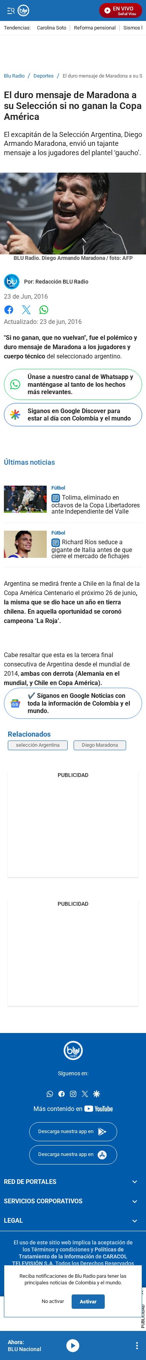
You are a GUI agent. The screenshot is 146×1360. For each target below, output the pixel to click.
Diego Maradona (100, 745)
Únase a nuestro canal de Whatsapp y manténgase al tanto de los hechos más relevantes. (80, 384)
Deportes (43, 76)
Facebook (9, 314)
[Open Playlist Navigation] (137, 1346)
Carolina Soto (51, 28)
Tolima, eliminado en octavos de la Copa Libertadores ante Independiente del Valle (95, 504)
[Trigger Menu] (11, 10)
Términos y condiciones (60, 1249)
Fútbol (58, 488)
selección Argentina (38, 745)
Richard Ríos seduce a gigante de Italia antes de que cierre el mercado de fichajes (91, 549)
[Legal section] (134, 1220)
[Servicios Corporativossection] (134, 1201)
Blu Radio (14, 76)
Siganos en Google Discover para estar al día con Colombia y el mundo (79, 414)
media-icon (72, 1345)
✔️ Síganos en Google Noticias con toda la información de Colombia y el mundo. (79, 703)
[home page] (73, 1050)
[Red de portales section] (134, 1181)
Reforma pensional (95, 28)
